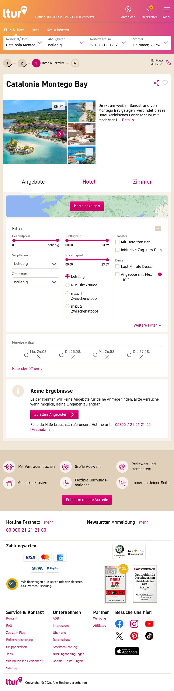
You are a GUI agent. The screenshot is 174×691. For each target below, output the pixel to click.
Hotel (36, 30)
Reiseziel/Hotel (17, 39)
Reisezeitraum (100, 39)
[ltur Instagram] (134, 627)
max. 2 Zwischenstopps (85, 309)
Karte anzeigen (87, 205)
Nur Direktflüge (84, 285)
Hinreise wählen (23, 343)
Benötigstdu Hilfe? (157, 62)
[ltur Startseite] (15, 12)
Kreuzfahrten (58, 30)
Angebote (33, 182)
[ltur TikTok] (149, 639)
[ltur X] (119, 639)
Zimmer (137, 39)
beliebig (78, 276)
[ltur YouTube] (149, 627)
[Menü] (143, 546)
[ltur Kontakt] (168, 62)
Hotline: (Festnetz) (64, 17)
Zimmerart (19, 274)
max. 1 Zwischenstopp (84, 296)
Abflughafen (56, 39)
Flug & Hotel (14, 30)
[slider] (13, 240)
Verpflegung (20, 255)
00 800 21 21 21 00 (26, 530)
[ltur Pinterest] (134, 639)
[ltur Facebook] (119, 627)
